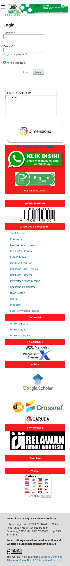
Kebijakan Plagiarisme (23, 286)
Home (6, 14)
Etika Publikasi (18, 257)
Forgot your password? (15, 54)
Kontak (14, 298)
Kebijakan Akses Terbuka (24, 269)
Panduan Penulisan (21, 263)
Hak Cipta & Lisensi (21, 275)
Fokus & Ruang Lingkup (23, 245)
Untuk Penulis (18, 329)
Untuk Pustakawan (20, 335)
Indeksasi (15, 304)
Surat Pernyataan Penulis (24, 310)
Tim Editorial (17, 233)
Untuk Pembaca (19, 323)
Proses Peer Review (21, 251)
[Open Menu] (3, 6)
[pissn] (37, 221)
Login (38, 72)
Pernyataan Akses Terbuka (25, 280)
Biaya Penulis (17, 292)
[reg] (35, 185)
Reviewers (16, 239)
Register (26, 72)
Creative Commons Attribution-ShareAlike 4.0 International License (34, 558)
